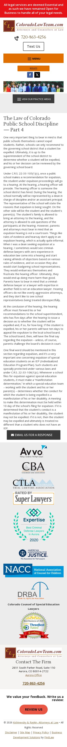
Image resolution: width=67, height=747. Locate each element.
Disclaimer (11, 732)
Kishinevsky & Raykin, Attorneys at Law (35, 722)
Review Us (33, 709)
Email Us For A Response (33, 435)
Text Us (33, 46)
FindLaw (49, 737)
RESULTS (33, 68)
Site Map (25, 732)
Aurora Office (33, 675)
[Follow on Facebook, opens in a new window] (30, 75)
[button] (33, 58)
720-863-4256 (33, 37)
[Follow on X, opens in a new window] (37, 75)
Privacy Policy (41, 732)
